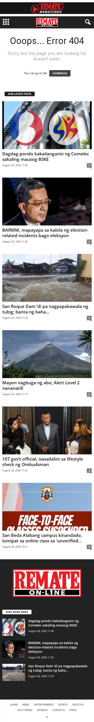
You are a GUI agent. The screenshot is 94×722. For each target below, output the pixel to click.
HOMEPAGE (60, 73)
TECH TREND (24, 710)
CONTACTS (58, 710)
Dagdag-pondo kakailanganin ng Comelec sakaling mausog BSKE (45, 156)
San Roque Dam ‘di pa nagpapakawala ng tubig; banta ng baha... (45, 309)
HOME (14, 704)
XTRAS (73, 710)
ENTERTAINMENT (44, 704)
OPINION (42, 710)
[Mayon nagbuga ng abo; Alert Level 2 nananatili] (47, 354)
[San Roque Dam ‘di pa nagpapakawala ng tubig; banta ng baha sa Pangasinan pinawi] (47, 278)
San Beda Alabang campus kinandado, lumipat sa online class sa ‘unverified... (42, 538)
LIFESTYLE (78, 704)
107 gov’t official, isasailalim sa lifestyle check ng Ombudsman (42, 461)
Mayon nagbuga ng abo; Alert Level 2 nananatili (41, 385)
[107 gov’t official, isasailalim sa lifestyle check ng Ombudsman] (47, 430)
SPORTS (63, 704)
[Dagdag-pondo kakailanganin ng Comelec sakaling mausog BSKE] (47, 125)
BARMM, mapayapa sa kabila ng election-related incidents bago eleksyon (45, 233)
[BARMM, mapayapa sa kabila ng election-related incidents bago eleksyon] (47, 201)
